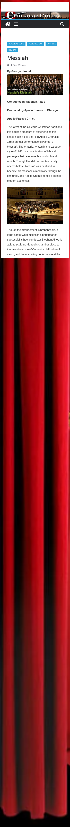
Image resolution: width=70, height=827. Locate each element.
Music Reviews (35, 44)
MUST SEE (51, 44)
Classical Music (16, 44)
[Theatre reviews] (35, 13)
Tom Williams (19, 65)
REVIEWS (12, 50)
